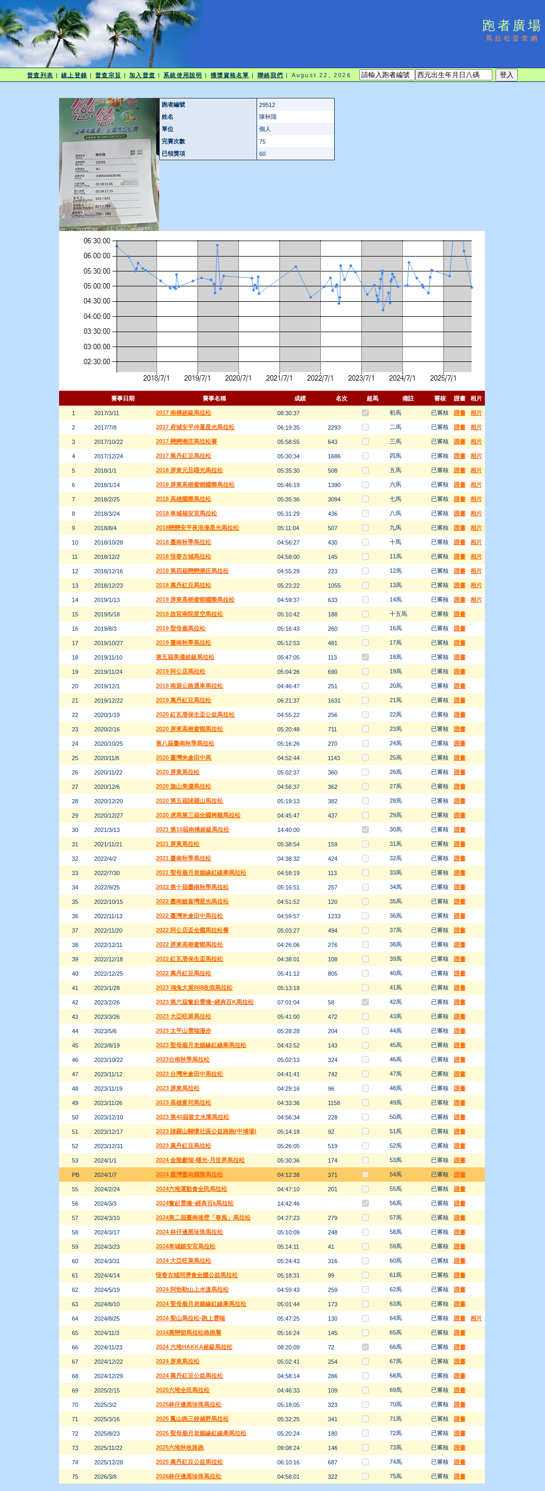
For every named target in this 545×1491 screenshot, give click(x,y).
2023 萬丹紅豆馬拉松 (183, 1145)
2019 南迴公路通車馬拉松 (189, 685)
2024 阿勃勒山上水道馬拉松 (192, 1289)
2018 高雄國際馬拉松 (183, 499)
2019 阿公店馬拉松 (180, 671)
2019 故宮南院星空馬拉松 (189, 614)
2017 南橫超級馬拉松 (183, 412)
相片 (476, 412)
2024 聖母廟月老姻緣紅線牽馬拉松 (201, 1303)
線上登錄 (74, 75)
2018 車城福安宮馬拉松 (186, 513)
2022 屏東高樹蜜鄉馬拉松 (189, 944)
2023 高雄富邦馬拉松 (183, 1102)
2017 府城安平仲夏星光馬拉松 (195, 427)
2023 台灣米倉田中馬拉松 (189, 1073)
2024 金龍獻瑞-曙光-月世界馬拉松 (200, 1160)
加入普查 (142, 75)
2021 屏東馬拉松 (178, 844)
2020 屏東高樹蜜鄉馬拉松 (189, 729)
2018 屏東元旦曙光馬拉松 (189, 470)
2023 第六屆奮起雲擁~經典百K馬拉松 (205, 1002)
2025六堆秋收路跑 (180, 1447)
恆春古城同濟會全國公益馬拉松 (197, 1275)
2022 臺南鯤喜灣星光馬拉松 (192, 901)
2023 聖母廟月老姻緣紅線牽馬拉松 (201, 1045)
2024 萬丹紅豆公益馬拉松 (189, 1375)
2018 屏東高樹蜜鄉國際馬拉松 (195, 484)
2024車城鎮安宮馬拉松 (186, 1246)
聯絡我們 (270, 75)
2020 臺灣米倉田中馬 (183, 757)
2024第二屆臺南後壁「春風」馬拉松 (203, 1217)
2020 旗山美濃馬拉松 (183, 786)
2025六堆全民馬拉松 (183, 1390)
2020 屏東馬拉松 (178, 772)
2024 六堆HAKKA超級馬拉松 (194, 1347)
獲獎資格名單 (230, 75)
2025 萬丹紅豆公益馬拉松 (189, 1462)
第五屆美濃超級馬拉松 (185, 657)
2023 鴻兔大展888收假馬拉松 (194, 987)
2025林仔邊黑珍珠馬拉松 (188, 1404)
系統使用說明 (182, 75)
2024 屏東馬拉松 (178, 1361)
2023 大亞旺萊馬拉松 (183, 1016)
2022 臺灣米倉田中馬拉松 (189, 915)
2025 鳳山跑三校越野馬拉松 (192, 1418)
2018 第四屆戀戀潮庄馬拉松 (192, 570)
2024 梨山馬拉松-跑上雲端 (190, 1318)
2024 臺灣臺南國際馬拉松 (189, 1174)
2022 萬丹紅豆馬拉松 (183, 973)
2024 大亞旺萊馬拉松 (183, 1260)
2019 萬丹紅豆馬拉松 (183, 700)
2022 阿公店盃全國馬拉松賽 (192, 930)
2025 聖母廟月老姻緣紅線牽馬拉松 (201, 1433)
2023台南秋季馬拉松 (183, 1059)
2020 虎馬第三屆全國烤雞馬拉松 (198, 815)
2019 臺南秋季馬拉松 (183, 642)
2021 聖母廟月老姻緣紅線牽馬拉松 (201, 872)
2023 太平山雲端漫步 (183, 1030)
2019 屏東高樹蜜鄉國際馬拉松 (195, 599)
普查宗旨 (108, 75)
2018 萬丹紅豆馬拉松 (183, 585)
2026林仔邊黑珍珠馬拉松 (188, 1476)
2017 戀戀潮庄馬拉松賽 (186, 441)
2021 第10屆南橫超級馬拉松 (192, 829)
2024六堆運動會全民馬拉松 (191, 1188)
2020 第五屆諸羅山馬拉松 (189, 800)
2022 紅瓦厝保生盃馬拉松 (189, 958)
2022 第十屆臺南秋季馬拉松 (192, 887)
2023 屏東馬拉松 (178, 1088)
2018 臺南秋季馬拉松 (183, 542)
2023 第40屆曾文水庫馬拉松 (192, 1117)
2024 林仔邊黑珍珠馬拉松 (189, 1232)
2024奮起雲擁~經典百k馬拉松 (195, 1203)
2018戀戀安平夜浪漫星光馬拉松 (197, 527)
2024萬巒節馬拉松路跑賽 (188, 1332)
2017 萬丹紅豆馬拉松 (183, 455)
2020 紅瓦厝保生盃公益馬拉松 (195, 714)
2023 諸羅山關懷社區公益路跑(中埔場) (206, 1131)
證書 (460, 412)
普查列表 (40, 75)
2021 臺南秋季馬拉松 (183, 858)
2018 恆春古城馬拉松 (183, 556)
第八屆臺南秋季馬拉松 (185, 743)
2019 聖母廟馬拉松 (180, 628)
